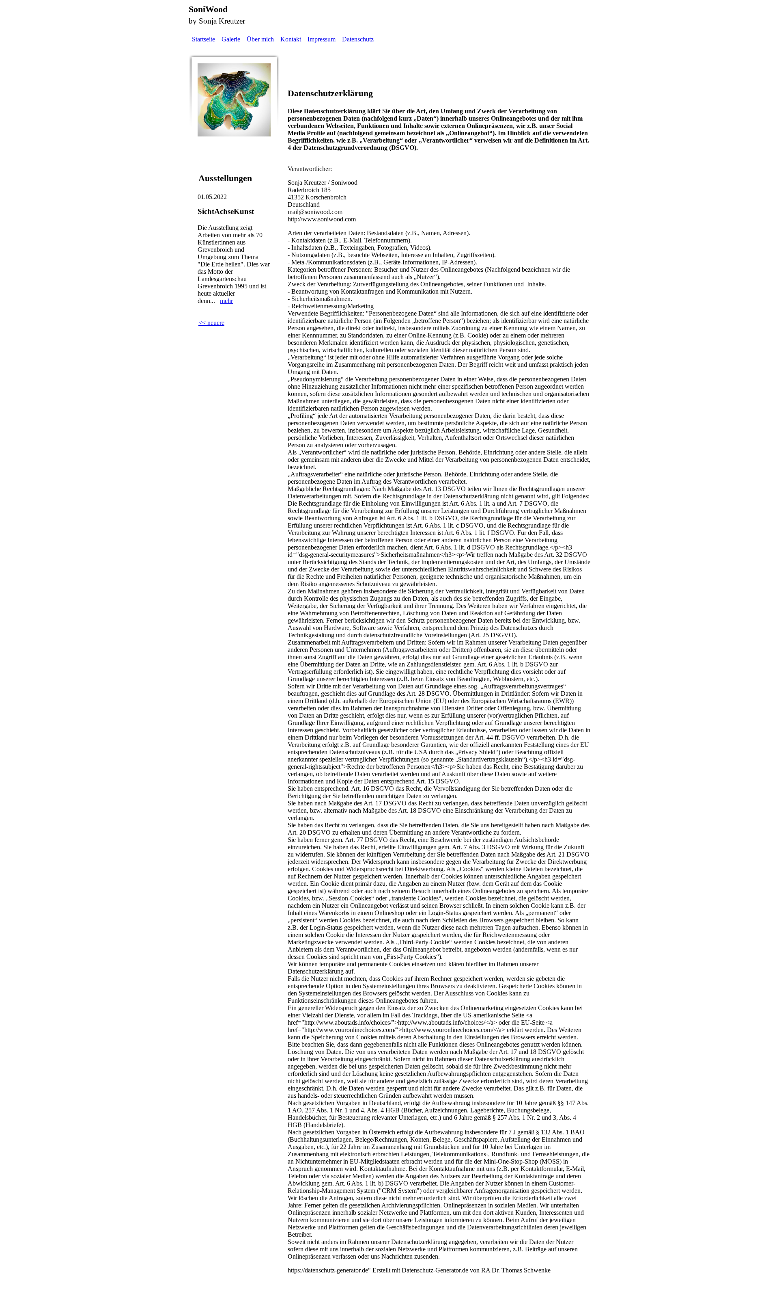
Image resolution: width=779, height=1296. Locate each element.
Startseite (203, 39)
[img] (234, 99)
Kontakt (290, 39)
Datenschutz (358, 39)
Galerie (231, 39)
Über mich (260, 39)
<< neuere (211, 322)
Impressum (322, 39)
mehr (226, 300)
